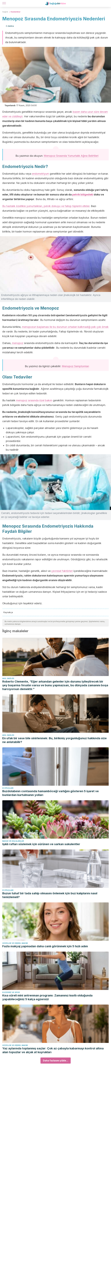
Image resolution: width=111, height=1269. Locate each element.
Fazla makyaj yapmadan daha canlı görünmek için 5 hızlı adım (45, 946)
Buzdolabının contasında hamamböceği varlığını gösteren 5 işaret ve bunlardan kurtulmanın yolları (50, 793)
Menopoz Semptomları (75, 366)
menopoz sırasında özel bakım (34, 400)
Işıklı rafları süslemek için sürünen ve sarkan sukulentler (41, 844)
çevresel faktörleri (62, 570)
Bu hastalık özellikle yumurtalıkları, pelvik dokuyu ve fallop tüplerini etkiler (45, 206)
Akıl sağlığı (8, 678)
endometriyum (40, 173)
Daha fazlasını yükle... (55, 1060)
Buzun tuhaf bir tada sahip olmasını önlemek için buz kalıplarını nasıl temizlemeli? (49, 895)
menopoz (17, 343)
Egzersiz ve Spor (11, 992)
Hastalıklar (16, 12)
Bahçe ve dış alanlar (13, 841)
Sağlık (5, 12)
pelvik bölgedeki (82, 194)
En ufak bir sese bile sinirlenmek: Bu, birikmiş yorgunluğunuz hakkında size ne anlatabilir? (54, 740)
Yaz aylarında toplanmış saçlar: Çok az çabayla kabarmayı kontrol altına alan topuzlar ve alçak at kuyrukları (53, 1050)
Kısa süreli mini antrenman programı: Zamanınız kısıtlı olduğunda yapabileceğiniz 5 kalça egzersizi (47, 997)
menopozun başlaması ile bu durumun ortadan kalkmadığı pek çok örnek (65, 326)
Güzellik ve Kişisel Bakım (15, 943)
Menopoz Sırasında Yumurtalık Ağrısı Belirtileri (71, 155)
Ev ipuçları (7, 788)
